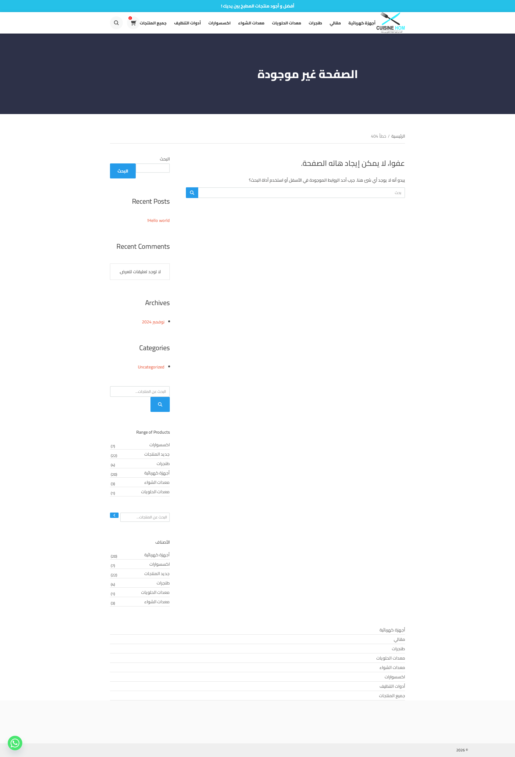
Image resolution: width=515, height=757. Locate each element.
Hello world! (158, 220)
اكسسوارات (219, 23)
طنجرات (315, 23)
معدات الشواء (251, 23)
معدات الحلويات (286, 23)
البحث (165, 159)
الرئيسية (398, 136)
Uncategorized (151, 367)
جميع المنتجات (153, 23)
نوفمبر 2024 (153, 322)
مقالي (335, 23)
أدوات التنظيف (187, 23)
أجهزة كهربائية (362, 23)
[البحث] (114, 515)
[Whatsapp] (15, 743)
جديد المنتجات (157, 454)
